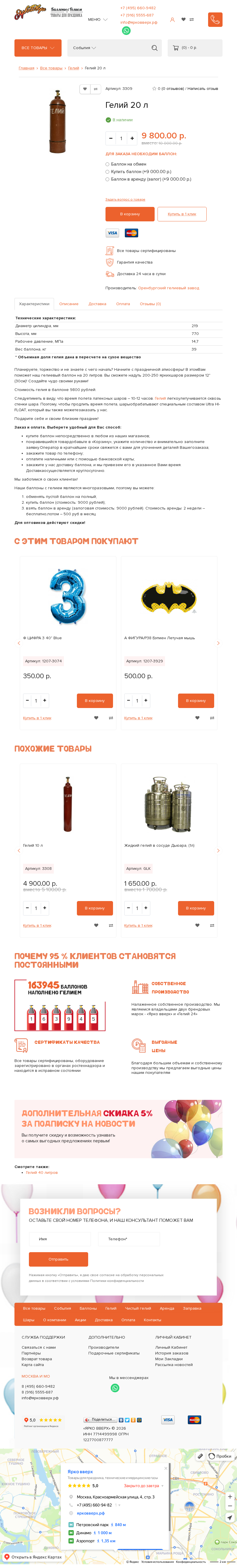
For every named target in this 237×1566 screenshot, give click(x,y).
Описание (69, 303)
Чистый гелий (138, 1308)
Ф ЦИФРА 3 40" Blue (42, 637)
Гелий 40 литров (42, 1172)
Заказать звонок (215, 19)
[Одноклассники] (133, 1418)
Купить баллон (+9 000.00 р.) (141, 172)
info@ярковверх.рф (139, 22)
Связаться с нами (39, 1347)
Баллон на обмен (128, 164)
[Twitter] (127, 1418)
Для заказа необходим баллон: (141, 153)
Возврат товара (37, 1358)
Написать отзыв (203, 88)
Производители (103, 1347)
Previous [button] (18, 643)
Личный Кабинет (171, 1347)
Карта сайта (33, 1364)
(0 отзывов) (173, 88)
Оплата (123, 303)
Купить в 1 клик (182, 214)
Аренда (167, 1308)
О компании (54, 1319)
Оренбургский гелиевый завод (168, 288)
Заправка (192, 1308)
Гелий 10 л (33, 845)
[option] (68, 643)
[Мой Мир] (139, 1418)
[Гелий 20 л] (58, 121)
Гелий (73, 68)
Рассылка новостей (174, 1364)
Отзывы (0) (150, 303)
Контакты (152, 1319)
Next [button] (218, 643)
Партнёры (31, 1353)
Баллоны (88, 1308)
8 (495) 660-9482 (38, 1386)
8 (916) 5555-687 (37, 1392)
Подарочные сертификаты (114, 1353)
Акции (80, 1319)
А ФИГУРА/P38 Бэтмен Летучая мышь (159, 637)
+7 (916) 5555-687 (137, 15)
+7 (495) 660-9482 (138, 7)
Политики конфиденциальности (117, 1281)
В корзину (130, 214)
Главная (26, 68)
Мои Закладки (169, 1358)
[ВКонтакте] (121, 1418)
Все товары (34, 48)
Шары (28, 1319)
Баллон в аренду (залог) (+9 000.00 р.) (151, 179)
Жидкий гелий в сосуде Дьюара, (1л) (159, 845)
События (81, 48)
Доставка (97, 303)
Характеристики (34, 303)
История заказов (171, 1353)
